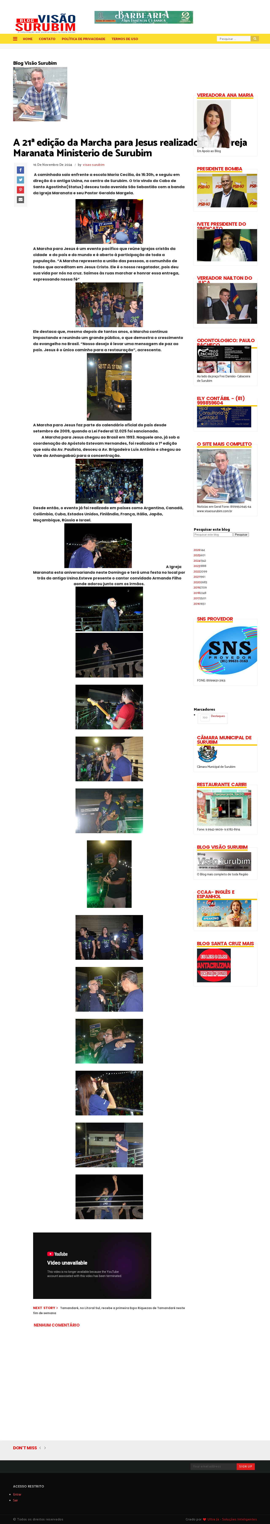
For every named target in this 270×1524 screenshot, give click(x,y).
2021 (199, 576)
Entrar (17, 1494)
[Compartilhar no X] (20, 180)
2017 (200, 598)
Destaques (213, 717)
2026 (199, 550)
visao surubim (93, 165)
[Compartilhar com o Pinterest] (20, 189)
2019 (200, 587)
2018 (200, 593)
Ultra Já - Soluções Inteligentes (232, 1519)
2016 (199, 603)
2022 (200, 571)
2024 (200, 560)
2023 (200, 566)
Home (27, 39)
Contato (47, 39)
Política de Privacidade (83, 39)
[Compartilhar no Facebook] (20, 170)
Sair (15, 1500)
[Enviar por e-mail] (20, 199)
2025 (199, 555)
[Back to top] (259, 1514)
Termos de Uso (125, 39)
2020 (200, 582)
